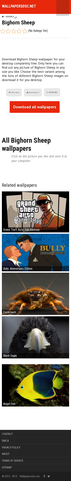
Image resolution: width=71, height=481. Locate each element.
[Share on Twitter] (19, 123)
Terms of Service (12, 460)
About (6, 454)
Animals (10, 16)
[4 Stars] (19, 31)
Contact (7, 434)
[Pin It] (26, 123)
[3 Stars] (13, 31)
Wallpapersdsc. (19, 6)
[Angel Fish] (35, 385)
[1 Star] (2, 31)
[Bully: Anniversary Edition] (35, 252)
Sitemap (7, 467)
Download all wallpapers (34, 106)
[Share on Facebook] (5, 123)
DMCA (5, 440)
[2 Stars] (8, 31)
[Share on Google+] (12, 123)
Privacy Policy (11, 447)
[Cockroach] (35, 293)
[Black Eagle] (35, 337)
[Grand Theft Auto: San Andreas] (35, 211)
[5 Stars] (24, 31)
